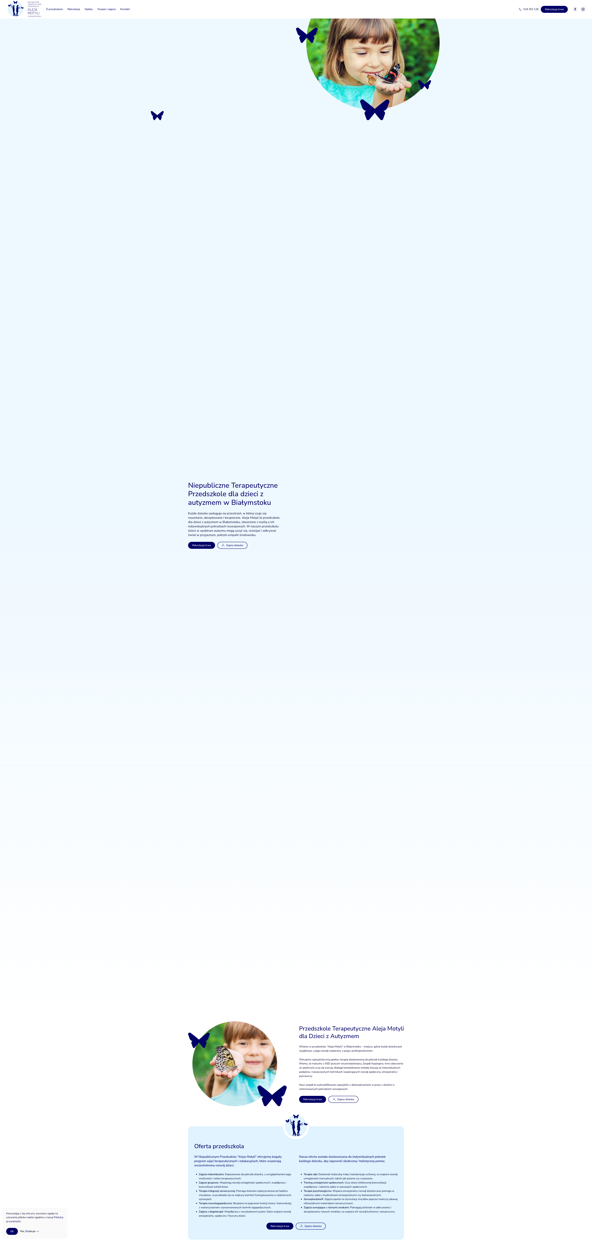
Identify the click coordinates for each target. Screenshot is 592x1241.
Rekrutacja (74, 9)
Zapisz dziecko (234, 545)
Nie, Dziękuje (27, 1231)
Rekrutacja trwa (554, 9)
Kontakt (125, 9)
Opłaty (89, 9)
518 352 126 (531, 9)
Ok (12, 1231)
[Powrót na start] (23, 9)
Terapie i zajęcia (106, 9)
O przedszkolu (54, 9)
